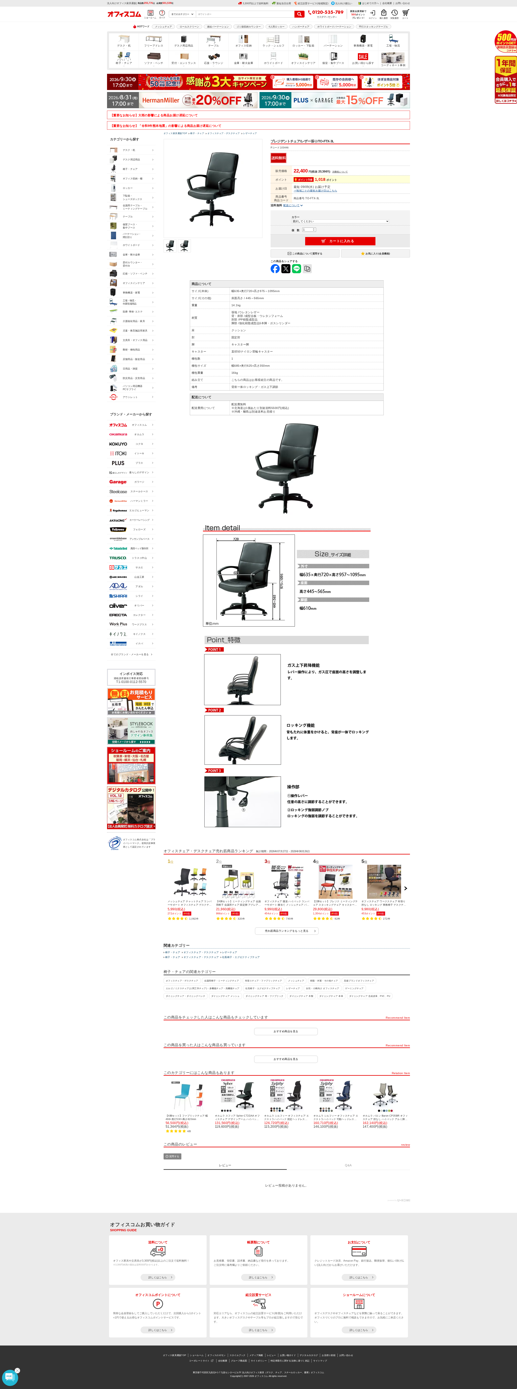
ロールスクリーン (189, 26)
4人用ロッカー (277, 26)
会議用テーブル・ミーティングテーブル (135, 207)
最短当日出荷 (283, 3)
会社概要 (387, 3)
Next (405, 888)
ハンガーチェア (300, 26)
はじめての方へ (370, 3)
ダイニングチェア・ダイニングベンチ (185, 996)
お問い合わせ (402, 3)
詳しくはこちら (157, 1277)
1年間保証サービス (505, 80)
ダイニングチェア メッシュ (225, 996)
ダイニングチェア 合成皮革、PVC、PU (369, 996)
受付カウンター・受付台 (133, 264)
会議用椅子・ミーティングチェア (221, 980)
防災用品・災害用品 (134, 378)
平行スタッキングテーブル (373, 26)
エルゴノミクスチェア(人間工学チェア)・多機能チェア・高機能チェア (203, 988)
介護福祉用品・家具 (134, 321)
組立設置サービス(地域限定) (313, 3)
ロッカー (128, 188)
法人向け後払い (343, 3)
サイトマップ (320, 1360)
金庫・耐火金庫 (243, 63)
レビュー (271, 1355)
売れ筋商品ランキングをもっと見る (287, 930)
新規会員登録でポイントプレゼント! (358, 14)
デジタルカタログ (309, 1355)
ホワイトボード (273, 63)
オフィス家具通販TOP (174, 1355)
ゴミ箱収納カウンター (248, 26)
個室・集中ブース (333, 63)
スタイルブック (238, 1355)
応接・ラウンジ (213, 63)
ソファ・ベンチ (153, 63)
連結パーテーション (218, 26)
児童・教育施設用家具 (135, 330)
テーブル (213, 45)
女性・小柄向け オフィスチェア (322, 988)
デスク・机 (124, 45)
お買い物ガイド (288, 1355)
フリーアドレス (153, 45)
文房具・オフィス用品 (135, 340)
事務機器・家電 (363, 45)
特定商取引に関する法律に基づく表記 (290, 1360)
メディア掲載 (256, 1355)
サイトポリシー (259, 1360)
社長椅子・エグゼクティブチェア (241, 957)
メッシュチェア (163, 26)
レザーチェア (229, 952)
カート (405, 18)
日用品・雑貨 (130, 368)
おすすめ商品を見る (286, 1031)
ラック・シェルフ (273, 45)
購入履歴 (384, 18)
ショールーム (197, 1355)
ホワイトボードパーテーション (334, 26)
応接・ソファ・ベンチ (135, 273)
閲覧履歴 (395, 18)
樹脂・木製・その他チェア (324, 980)
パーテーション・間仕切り (132, 236)
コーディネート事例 (393, 65)
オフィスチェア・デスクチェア (201, 952)
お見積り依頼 (328, 1355)
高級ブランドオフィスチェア (359, 980)
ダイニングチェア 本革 (331, 996)
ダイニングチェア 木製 (301, 996)
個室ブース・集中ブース (130, 226)
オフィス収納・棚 (133, 178)
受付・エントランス (183, 63)
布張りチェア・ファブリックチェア (263, 980)
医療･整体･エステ (133, 311)
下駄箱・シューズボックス (132, 197)
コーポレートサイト (199, 1360)
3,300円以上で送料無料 (255, 3)
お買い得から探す (363, 63)
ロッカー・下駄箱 (303, 45)
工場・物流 (393, 45)
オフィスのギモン (216, 1355)
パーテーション (333, 45)
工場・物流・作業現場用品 (129, 302)
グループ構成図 (239, 1360)
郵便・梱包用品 (131, 349)
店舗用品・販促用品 (134, 359)
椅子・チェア (124, 63)
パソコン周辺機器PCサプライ (133, 388)
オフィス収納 (243, 45)
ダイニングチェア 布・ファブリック (264, 996)
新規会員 (506, 41)
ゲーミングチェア (354, 988)
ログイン (373, 18)
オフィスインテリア (303, 63)
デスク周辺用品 (183, 45)
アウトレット (130, 397)
